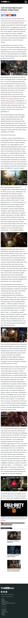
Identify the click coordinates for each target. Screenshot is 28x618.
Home (3, 598)
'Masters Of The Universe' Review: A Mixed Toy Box (13, 570)
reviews (10, 524)
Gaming (3, 614)
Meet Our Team (5, 601)
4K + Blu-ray (4, 609)
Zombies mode (11, 191)
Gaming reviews (4, 524)
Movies (3, 613)
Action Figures (5, 611)
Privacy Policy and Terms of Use (8, 603)
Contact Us (4, 604)
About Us (3, 600)
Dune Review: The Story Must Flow (13, 541)
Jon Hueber (4, 12)
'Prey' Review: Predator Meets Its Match (13, 556)
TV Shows (4, 610)
